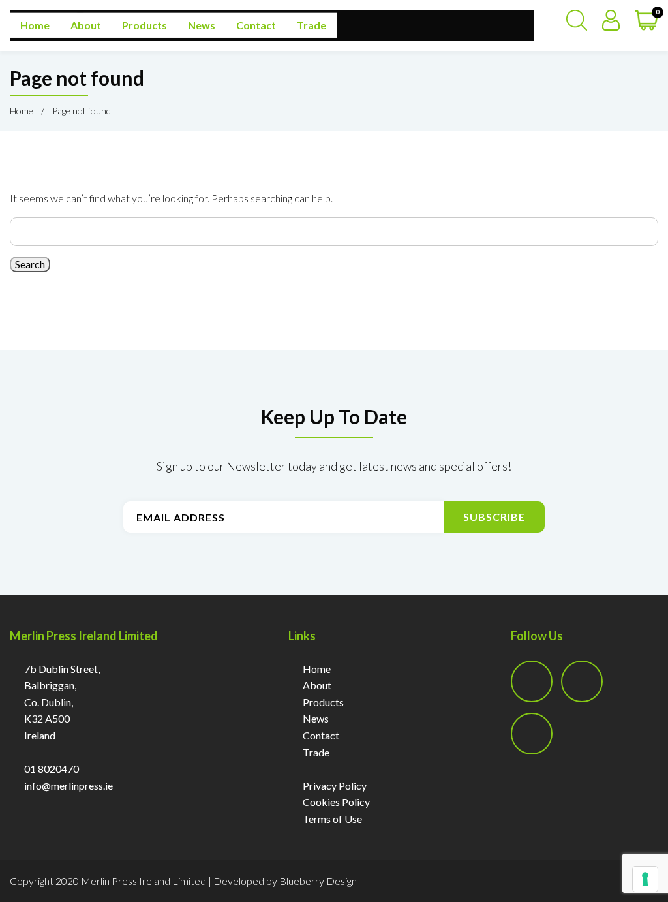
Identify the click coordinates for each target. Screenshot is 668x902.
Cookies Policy (336, 802)
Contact (256, 25)
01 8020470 (51, 768)
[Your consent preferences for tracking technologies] (645, 879)
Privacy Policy (335, 785)
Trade (311, 25)
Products (144, 25)
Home (35, 25)
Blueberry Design (318, 881)
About (85, 25)
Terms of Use (332, 819)
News (201, 25)
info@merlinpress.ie (68, 785)
